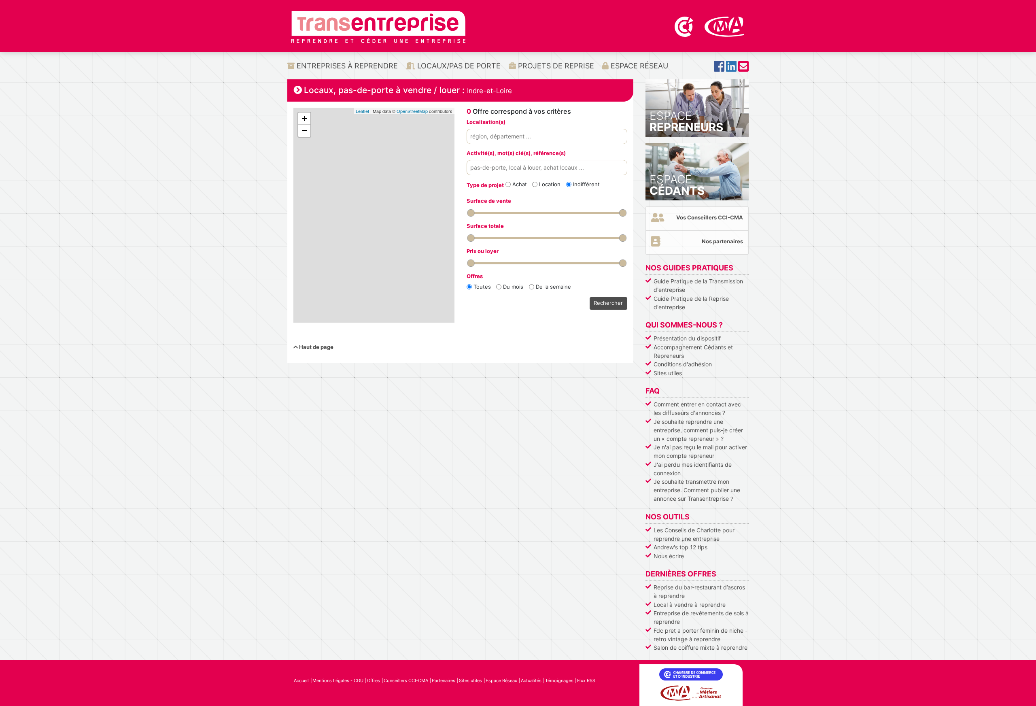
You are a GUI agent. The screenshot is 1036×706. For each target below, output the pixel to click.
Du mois (513, 286)
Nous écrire (669, 556)
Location (549, 184)
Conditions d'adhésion (683, 364)
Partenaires (443, 680)
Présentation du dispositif (687, 338)
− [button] (304, 130)
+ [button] (304, 118)
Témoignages (559, 680)
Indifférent (586, 184)
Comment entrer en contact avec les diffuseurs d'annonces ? (697, 408)
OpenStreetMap (412, 111)
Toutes (482, 286)
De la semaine (553, 286)
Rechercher (608, 303)
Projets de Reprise (555, 66)
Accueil (301, 680)
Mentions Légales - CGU (337, 680)
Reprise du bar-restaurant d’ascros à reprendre (699, 591)
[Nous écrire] (743, 68)
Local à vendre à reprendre (690, 604)
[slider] (470, 213)
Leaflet (362, 111)
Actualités (531, 680)
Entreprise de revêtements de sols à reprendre (701, 617)
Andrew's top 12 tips (680, 547)
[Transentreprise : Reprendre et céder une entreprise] (378, 26)
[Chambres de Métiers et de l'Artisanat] (725, 26)
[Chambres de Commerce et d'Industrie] (685, 26)
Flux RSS (586, 680)
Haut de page (315, 347)
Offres (373, 680)
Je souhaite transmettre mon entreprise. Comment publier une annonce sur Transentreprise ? (697, 490)
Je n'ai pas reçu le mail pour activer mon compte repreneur (700, 451)
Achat (519, 184)
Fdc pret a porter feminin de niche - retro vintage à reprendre (700, 634)
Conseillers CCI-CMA (406, 680)
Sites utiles (668, 373)
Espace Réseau (638, 66)
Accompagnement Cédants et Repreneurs (693, 351)
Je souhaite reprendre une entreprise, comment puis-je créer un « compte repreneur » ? (698, 430)
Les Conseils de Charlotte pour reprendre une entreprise (694, 534)
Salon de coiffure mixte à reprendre (700, 647)
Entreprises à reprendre (346, 66)
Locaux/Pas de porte (458, 66)
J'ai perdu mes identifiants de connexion (693, 468)
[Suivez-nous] (719, 68)
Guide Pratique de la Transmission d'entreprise (698, 285)
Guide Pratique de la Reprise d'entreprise (691, 302)
